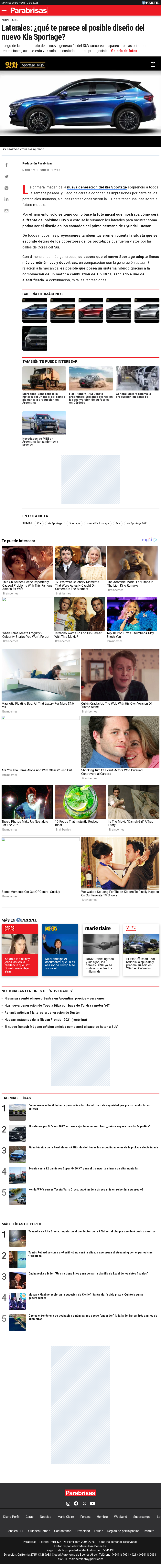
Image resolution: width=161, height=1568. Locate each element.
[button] (153, 64)
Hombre (102, 1517)
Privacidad (82, 1531)
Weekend (120, 1517)
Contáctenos (62, 1531)
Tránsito (148, 1531)
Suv (118, 523)
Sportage (74, 523)
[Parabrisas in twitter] (84, 1503)
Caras (30, 1517)
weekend (141, 930)
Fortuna (85, 1517)
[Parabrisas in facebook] (76, 1503)
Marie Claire (66, 1517)
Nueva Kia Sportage (98, 523)
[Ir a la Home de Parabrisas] (28, 10)
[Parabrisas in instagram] (68, 1503)
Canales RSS (15, 1531)
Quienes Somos (39, 1531)
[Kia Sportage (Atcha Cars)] (34, 310)
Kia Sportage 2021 (137, 523)
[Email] (6, 211)
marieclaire (101, 930)
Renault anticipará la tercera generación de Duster (42, 1012)
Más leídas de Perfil (22, 1224)
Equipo (98, 1531)
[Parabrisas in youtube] (92, 1503)
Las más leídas (16, 1098)
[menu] (4, 10)
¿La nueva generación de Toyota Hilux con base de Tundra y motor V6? (57, 1005)
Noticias (45, 1517)
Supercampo (142, 1517)
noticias (60, 930)
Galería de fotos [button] (124, 50)
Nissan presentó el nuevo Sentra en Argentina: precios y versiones (55, 998)
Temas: (27, 523)
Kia (39, 523)
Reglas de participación (123, 1531)
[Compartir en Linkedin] (6, 199)
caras (20, 930)
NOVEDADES (10, 20)
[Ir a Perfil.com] (150, 3)
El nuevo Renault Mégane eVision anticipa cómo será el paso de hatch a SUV (61, 1027)
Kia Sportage (55, 523)
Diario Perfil (11, 1517)
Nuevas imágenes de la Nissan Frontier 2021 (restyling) (46, 1020)
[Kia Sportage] (62, 310)
